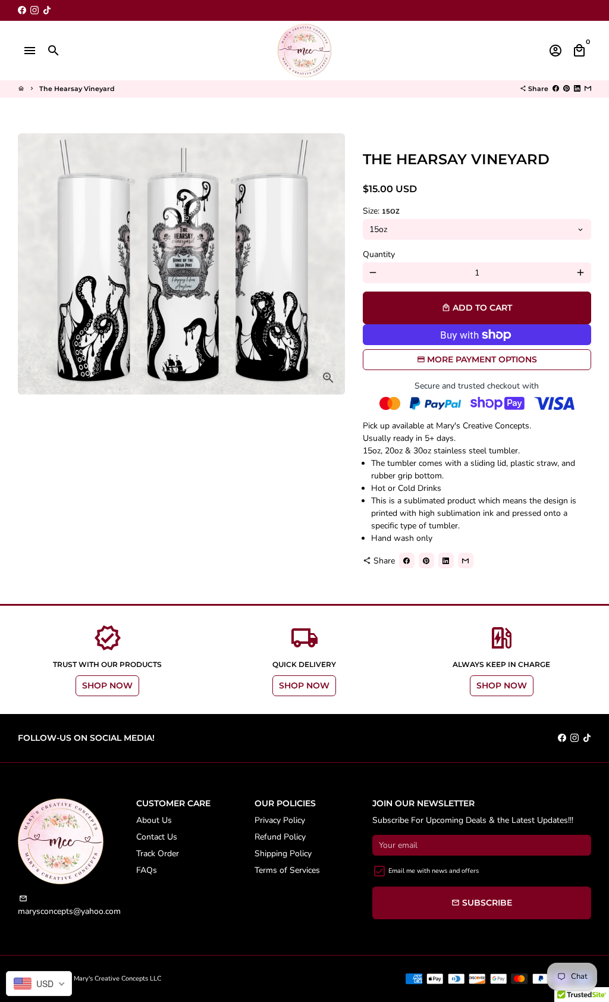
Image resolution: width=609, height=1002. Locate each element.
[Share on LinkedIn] (577, 88)
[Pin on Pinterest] (566, 88)
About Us (154, 820)
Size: (381, 211)
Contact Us (156, 837)
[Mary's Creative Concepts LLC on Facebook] (22, 10)
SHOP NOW (107, 685)
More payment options (482, 359)
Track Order (157, 853)
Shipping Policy (283, 853)
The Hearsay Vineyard (77, 88)
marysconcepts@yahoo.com (69, 905)
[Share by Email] (588, 88)
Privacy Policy (280, 820)
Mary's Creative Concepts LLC (117, 978)
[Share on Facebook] (556, 88)
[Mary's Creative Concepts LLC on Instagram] (34, 10)
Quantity (379, 254)
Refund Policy (280, 837)
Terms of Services (287, 870)
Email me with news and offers (433, 870)
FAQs (146, 870)
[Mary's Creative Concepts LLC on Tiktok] (47, 10)
